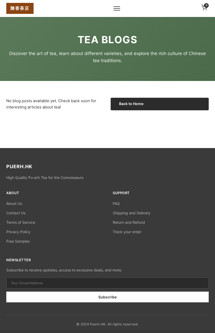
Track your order (127, 232)
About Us (14, 203)
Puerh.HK (97, 324)
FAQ (116, 203)
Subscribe (107, 297)
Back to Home (131, 103)
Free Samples (18, 241)
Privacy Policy (18, 232)
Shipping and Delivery (131, 213)
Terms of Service (20, 222)
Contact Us (15, 213)
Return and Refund (129, 222)
